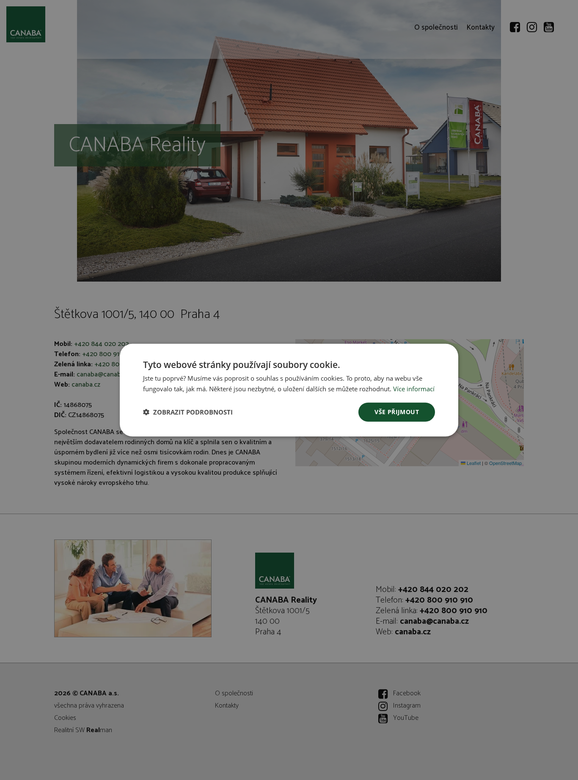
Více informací (414, 388)
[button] (188, 412)
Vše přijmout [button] (396, 412)
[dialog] (289, 390)
